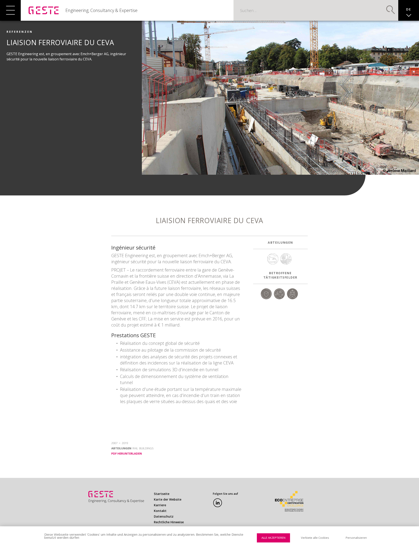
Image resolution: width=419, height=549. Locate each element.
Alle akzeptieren (273, 538)
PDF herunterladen (126, 453)
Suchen (390, 9)
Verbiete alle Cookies (315, 538)
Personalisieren (356, 538)
